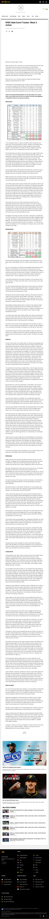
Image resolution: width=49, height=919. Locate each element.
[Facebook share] (6, 31)
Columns (23, 16)
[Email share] (12, 31)
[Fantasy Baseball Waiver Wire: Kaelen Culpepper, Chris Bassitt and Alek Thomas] (6, 811)
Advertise (3, 908)
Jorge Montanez (13, 841)
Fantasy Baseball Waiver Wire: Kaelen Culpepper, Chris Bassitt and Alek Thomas (27, 810)
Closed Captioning (12, 908)
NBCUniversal (8, 911)
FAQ (16, 908)
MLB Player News (5, 16)
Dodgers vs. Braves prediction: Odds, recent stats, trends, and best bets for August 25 (28, 816)
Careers (6, 908)
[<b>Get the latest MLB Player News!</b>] (24, 786)
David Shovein (9, 28)
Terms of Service (18, 909)
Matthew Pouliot (13, 812)
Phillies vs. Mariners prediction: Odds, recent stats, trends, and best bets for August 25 (28, 822)
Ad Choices (31, 908)
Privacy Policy (35, 908)
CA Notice (12, 909)
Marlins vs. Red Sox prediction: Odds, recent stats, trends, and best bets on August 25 (28, 828)
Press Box (26, 908)
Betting (36, 16)
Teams (28, 16)
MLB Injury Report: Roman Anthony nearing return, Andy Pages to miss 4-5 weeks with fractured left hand (28, 839)
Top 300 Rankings (13, 16)
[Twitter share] (9, 31)
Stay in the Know (5, 856)
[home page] (6, 2)
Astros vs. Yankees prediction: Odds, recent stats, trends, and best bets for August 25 (28, 833)
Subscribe (4, 862)
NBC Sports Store (21, 908)
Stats (33, 16)
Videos (19, 16)
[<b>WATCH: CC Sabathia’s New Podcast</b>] (24, 753)
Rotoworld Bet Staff (13, 818)
